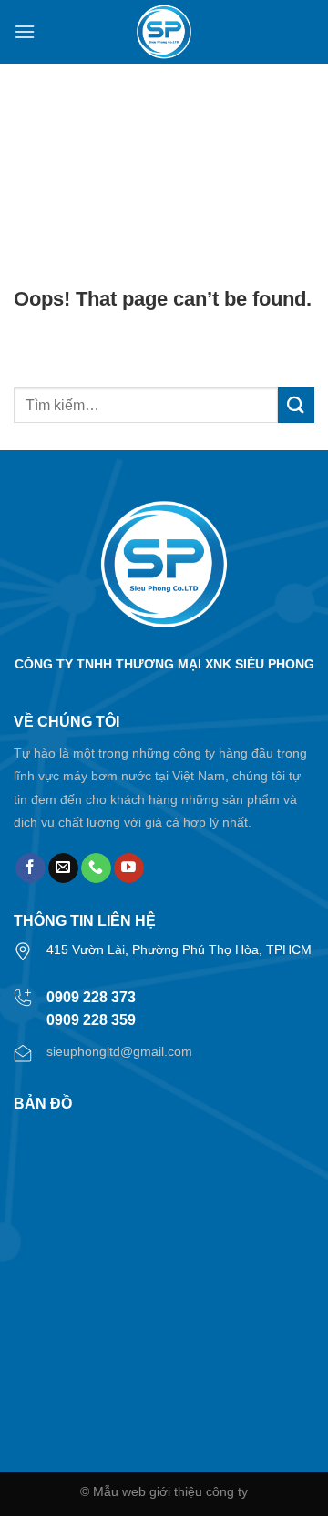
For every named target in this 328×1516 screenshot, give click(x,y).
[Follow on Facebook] (30, 868)
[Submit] (296, 405)
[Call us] (96, 868)
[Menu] (25, 31)
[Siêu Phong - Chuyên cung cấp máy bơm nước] (164, 32)
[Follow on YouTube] (129, 868)
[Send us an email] (63, 868)
